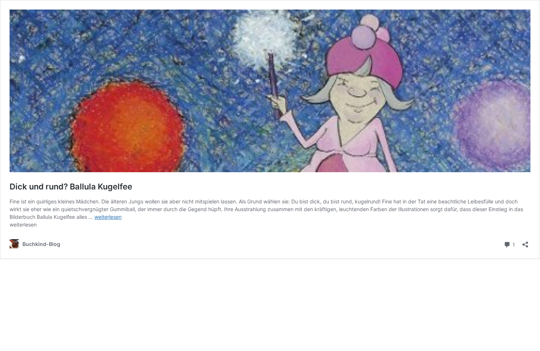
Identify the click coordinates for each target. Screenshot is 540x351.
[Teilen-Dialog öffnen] (525, 242)
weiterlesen (108, 217)
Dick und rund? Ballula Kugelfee (71, 186)
